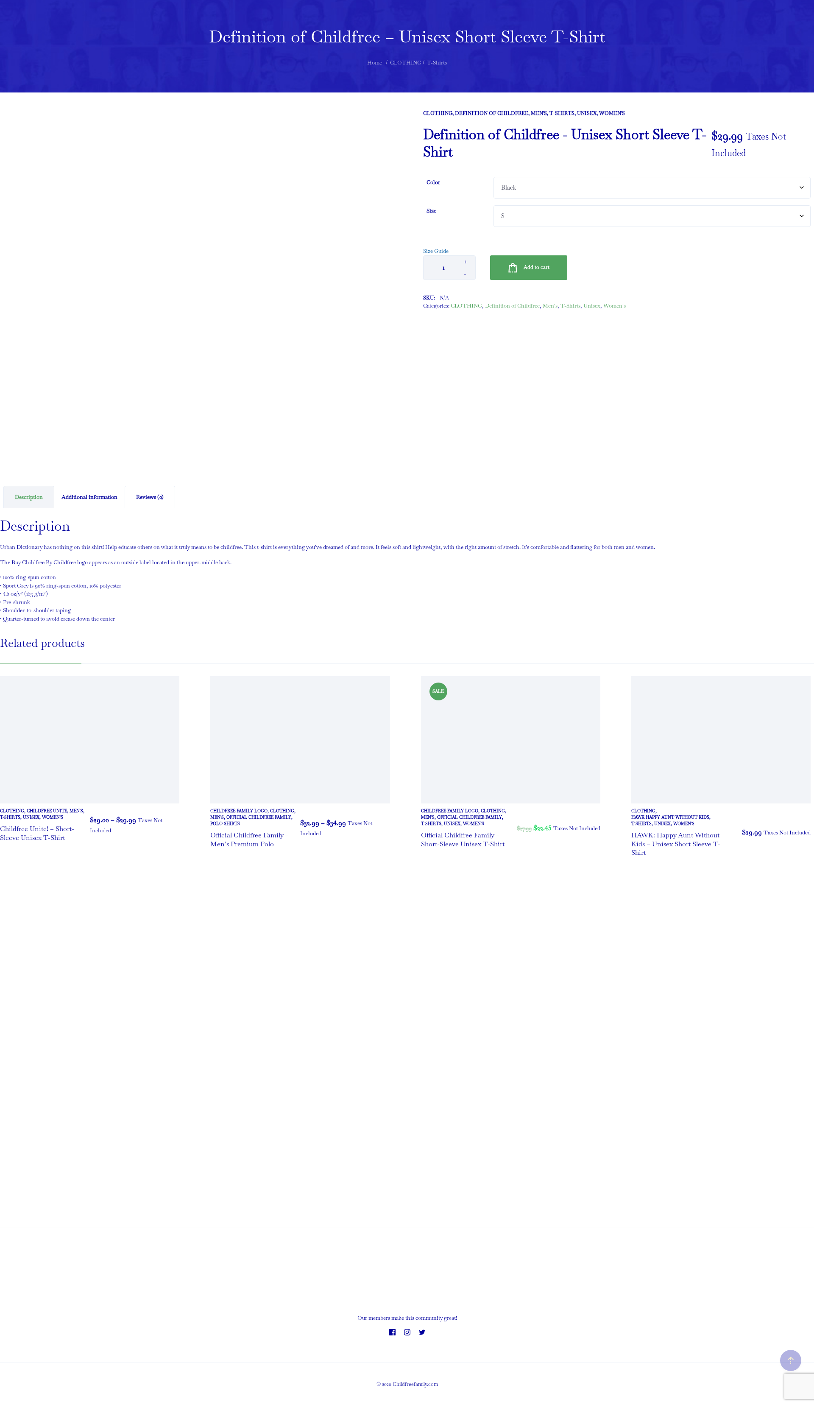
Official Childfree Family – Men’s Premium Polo (249, 839)
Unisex (587, 113)
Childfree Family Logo (239, 811)
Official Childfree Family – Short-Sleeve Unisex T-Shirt (463, 839)
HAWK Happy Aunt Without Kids (670, 817)
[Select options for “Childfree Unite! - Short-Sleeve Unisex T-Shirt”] (170, 825)
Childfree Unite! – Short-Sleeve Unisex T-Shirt (37, 833)
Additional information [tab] (89, 497)
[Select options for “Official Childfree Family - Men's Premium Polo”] (381, 828)
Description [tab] (29, 497)
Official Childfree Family (258, 817)
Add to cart (536, 267)
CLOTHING (437, 113)
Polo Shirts (225, 823)
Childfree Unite (47, 811)
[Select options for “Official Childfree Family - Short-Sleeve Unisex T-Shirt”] (591, 828)
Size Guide (436, 251)
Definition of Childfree (491, 113)
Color (433, 182)
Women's (612, 113)
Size (431, 210)
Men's (539, 113)
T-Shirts (561, 113)
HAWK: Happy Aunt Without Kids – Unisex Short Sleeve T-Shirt (675, 844)
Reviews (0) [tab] (150, 497)
